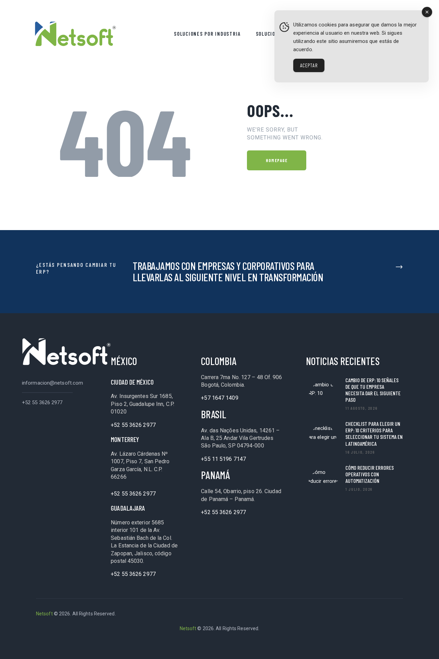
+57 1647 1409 (219, 398)
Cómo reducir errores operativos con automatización (369, 474)
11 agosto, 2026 (361, 408)
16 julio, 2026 (360, 452)
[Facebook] (341, 614)
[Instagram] (396, 614)
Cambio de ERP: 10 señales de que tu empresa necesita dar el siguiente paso (373, 390)
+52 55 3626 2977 (42, 402)
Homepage (276, 160)
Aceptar (309, 65)
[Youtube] (378, 614)
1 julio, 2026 (358, 489)
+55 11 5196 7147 (223, 459)
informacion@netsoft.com (52, 383)
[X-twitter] (360, 614)
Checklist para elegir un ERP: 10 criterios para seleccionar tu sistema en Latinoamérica (374, 433)
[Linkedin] (323, 614)
